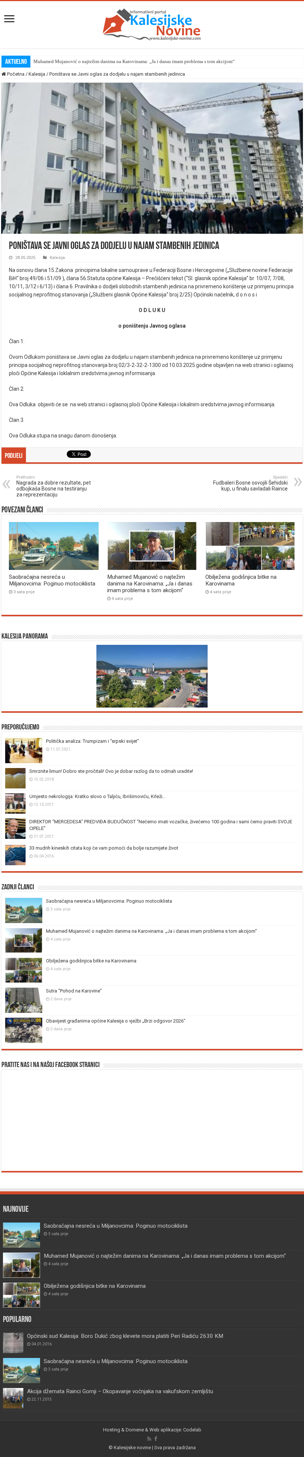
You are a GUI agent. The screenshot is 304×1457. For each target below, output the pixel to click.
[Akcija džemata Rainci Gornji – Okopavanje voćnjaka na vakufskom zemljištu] (13, 1398)
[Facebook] (155, 1438)
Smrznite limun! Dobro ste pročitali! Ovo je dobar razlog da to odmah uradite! (111, 771)
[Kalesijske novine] (152, 23)
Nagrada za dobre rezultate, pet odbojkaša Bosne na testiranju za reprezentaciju (53, 486)
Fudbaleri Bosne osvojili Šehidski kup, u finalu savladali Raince (250, 483)
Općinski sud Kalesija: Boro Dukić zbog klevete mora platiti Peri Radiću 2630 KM (125, 1336)
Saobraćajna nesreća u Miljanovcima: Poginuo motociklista (52, 580)
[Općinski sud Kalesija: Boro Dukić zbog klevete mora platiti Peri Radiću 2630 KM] (13, 1343)
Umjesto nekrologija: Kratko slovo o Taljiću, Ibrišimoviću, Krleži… (97, 796)
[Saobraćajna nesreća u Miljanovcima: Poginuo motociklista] (21, 1370)
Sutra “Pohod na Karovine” (74, 991)
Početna (15, 74)
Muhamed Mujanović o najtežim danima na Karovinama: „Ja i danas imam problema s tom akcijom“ (134, 61)
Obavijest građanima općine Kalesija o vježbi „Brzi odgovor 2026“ (115, 1021)
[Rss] (149, 1438)
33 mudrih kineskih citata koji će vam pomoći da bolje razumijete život (103, 848)
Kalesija (37, 74)
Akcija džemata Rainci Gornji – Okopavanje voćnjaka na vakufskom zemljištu (120, 1391)
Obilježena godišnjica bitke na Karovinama (91, 961)
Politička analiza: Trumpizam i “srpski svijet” (92, 741)
